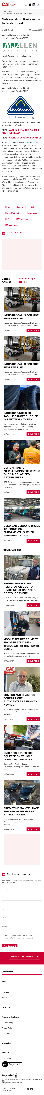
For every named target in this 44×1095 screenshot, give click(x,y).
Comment (6, 889)
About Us (5, 1053)
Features (5, 987)
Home (4, 11)
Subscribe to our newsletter (22, 956)
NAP (7, 219)
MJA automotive (11, 225)
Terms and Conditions (10, 1017)
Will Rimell (8, 30)
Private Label (32, 213)
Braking (20, 207)
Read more (34, 330)
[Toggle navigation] (25, 4)
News (10, 11)
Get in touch (6, 1058)
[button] (38, 4)
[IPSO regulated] (22, 1064)
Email (4, 918)
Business (5, 992)
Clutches (34, 207)
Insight (4, 998)
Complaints (6, 1034)
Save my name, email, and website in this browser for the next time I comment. (21, 936)
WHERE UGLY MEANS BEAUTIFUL (25, 138)
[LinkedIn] (33, 4)
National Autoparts (12, 213)
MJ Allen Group (22, 219)
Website (5, 926)
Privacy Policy (7, 1028)
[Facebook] (29, 4)
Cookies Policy (7, 1022)
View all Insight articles (27, 280)
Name (5, 909)
